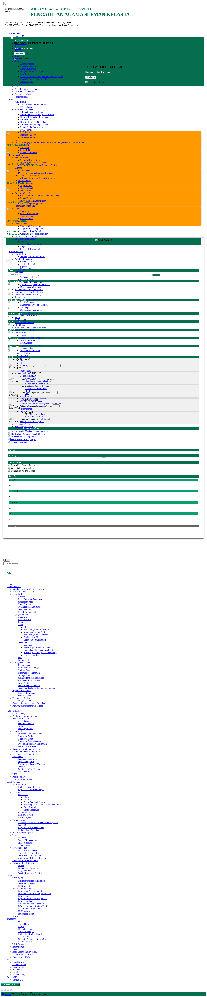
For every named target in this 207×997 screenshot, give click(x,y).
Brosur (18, 140)
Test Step (24, 307)
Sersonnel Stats (26, 348)
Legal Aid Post (27, 246)
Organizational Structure (30, 345)
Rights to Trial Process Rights (33, 163)
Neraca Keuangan (28, 69)
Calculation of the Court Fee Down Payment (40, 195)
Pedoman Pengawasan (30, 300)
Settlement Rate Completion (32, 231)
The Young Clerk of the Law (36, 629)
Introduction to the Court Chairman (30, 327)
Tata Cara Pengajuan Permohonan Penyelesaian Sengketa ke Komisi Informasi (49, 142)
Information (23, 896)
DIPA (17, 86)
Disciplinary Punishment (31, 310)
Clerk (22, 363)
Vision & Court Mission (25, 330)
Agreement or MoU (23, 94)
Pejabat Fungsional (32, 655)
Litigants (18, 168)
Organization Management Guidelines (29, 703)
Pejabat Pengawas (28, 302)
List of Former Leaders (30, 350)
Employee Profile (22, 353)
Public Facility (21, 320)
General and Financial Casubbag (38, 650)
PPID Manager (27, 107)
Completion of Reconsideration (34, 234)
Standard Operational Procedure (29, 289)
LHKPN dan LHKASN (25, 91)
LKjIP (21, 926)
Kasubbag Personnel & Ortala (37, 647)
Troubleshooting (22, 223)
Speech (18, 46)
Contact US (20, 36)
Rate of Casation (27, 188)
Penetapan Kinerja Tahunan (37, 386)
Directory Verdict (28, 269)
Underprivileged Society (25, 239)
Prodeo (23, 241)
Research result (21, 97)
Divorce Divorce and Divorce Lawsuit (35, 173)
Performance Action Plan (36, 388)
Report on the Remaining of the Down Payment (41, 76)
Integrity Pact (20, 84)
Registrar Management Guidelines (30, 434)
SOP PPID (25, 150)
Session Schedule (28, 264)
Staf (21, 368)
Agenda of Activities (21, 690)
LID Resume (26, 132)
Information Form (28, 135)
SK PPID (24, 147)
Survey (23, 267)
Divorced (28, 797)
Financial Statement (29, 66)
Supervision (20, 297)
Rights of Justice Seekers (31, 160)
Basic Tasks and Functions (31, 338)
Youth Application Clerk (34, 632)
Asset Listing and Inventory (27, 89)
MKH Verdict (26, 312)
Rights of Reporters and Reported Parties (38, 165)
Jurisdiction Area (27, 340)
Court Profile (20, 332)
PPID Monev (26, 130)
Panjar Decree (26, 198)
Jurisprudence (26, 409)
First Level (25, 170)
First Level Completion (30, 226)
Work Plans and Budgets (31, 401)
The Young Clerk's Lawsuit (36, 635)
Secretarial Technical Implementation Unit (36, 688)
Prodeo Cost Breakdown (31, 244)
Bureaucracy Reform (24, 426)
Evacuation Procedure (24, 322)
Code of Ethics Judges (35, 414)
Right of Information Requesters (34, 117)
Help (7, 560)
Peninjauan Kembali (19, 234)
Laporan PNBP (25, 941)
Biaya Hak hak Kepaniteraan (33, 201)
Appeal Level (26, 185)
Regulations (20, 56)
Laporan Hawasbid (28, 315)
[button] (103, 359)
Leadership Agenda (23, 424)
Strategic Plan (24, 675)
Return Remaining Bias (25, 206)
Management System (21, 662)
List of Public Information (29, 909)
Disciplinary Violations (30, 287)
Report (18, 61)
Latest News (18, 962)
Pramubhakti (25, 371)
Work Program (26, 396)
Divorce (27, 799)
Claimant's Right (27, 279)
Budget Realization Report (32, 71)
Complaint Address (28, 277)
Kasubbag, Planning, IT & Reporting (40, 652)
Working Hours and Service (32, 256)
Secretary (28, 645)
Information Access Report (32, 112)
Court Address (26, 343)
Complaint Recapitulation (31, 282)
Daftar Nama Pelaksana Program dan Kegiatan (40, 404)
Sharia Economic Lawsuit (29, 175)
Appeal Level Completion (31, 228)
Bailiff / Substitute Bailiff (35, 640)
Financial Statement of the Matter (35, 79)
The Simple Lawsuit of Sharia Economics (36, 178)
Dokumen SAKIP (28, 376)
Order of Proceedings (29, 213)
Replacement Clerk (32, 637)
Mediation (24, 211)
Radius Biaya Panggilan (31, 203)
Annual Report (27, 64)
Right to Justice (21, 157)
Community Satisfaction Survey (29, 292)
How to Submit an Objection (33, 122)
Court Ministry (21, 254)
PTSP (17, 317)
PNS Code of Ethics (34, 416)
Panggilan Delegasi (28, 221)
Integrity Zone (24, 700)
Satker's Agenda (25, 695)
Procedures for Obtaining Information (37, 114)
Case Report (25, 74)
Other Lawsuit (24, 180)
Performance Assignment (29, 673)
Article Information (23, 259)
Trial (17, 208)
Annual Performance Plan (36, 383)
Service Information (27, 883)
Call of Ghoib (26, 218)
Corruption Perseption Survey (28, 294)
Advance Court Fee (23, 193)
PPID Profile (20, 102)
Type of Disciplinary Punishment (35, 284)
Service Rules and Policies (32, 249)
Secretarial (22, 642)
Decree (15, 708)
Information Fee (27, 119)
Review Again (26, 190)
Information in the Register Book (32, 906)
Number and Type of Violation (34, 305)
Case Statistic (26, 261)
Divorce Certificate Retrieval (27, 236)
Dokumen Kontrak (28, 152)
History (23, 335)
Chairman (24, 355)
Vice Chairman (26, 358)
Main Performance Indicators (38, 381)
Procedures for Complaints (30, 733)
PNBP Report (26, 81)
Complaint (19, 272)
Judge (20, 622)
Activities (19, 51)
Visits (57, 366)
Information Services (24, 109)
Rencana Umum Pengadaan (32, 421)
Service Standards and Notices (33, 104)
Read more (19, 54)
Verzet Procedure (31, 810)
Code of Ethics (26, 411)
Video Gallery (18, 974)
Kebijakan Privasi (28, 137)
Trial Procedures (27, 216)
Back (9, 260)
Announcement (19, 967)
